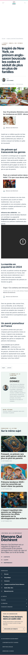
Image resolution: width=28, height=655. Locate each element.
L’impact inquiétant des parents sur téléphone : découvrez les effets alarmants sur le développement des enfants (13, 514)
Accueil (3, 38)
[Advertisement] (14, 20)
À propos (14, 600)
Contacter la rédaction (14, 606)
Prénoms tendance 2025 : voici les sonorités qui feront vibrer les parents (12, 484)
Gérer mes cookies (8, 651)
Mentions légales (7, 646)
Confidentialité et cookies (10, 642)
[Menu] (3, 3)
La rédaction (14, 603)
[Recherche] (24, 3)
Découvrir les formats (14, 629)
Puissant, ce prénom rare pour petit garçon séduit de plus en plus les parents (13, 456)
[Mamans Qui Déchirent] (14, 2)
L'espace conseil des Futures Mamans (15, 38)
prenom (9, 367)
